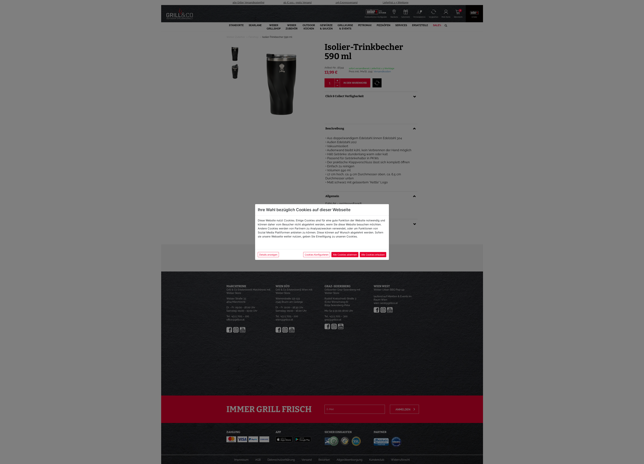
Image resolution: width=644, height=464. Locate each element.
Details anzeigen (268, 254)
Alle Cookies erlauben (373, 254)
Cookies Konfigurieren (317, 254)
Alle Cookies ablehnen (345, 254)
